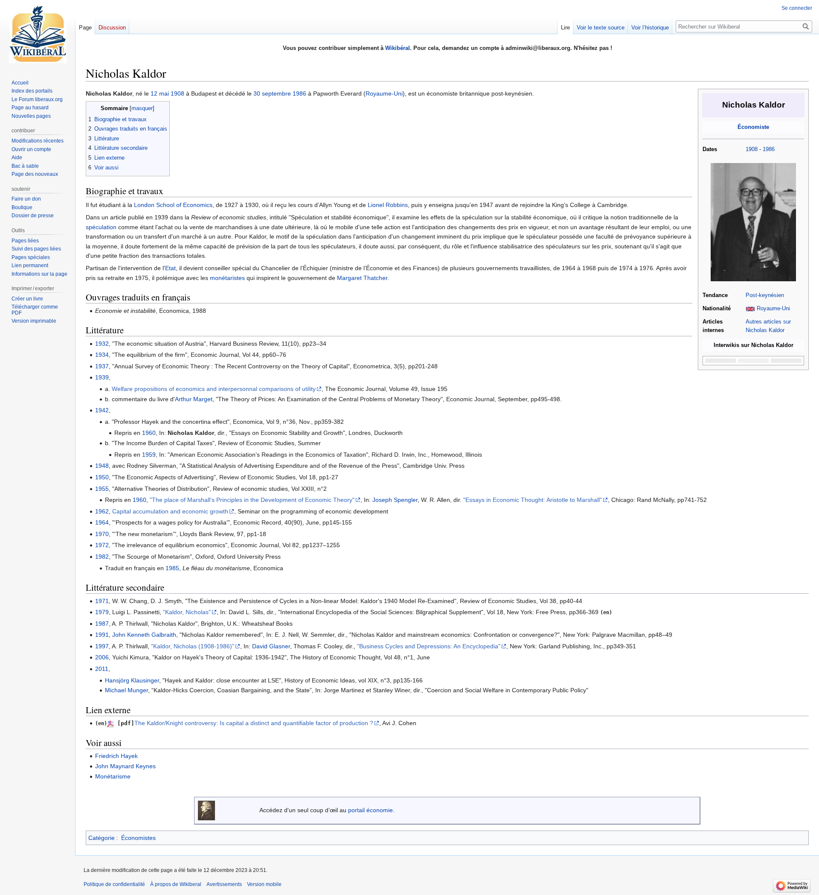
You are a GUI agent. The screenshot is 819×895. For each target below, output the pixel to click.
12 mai (160, 93)
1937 (102, 366)
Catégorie (101, 837)
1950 (102, 477)
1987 (102, 623)
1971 (102, 601)
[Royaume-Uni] (750, 309)
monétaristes (227, 277)
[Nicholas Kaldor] (753, 222)
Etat (170, 268)
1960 (149, 432)
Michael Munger (126, 690)
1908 (752, 149)
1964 (102, 522)
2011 (101, 668)
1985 (172, 568)
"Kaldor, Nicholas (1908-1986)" (192, 646)
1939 (102, 377)
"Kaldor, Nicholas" (187, 612)
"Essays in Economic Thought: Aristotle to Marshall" (532, 499)
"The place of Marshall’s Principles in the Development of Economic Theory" (252, 499)
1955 (102, 488)
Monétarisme (113, 776)
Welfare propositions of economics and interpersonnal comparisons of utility (214, 388)
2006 (102, 657)
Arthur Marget (193, 399)
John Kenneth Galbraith (144, 634)
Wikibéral (397, 48)
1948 (102, 465)
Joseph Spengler (395, 499)
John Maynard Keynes (125, 766)
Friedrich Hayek (116, 755)
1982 (102, 556)
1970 (102, 534)
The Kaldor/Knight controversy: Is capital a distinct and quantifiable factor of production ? (253, 723)
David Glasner (271, 646)
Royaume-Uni (773, 309)
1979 (102, 612)
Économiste (753, 127)
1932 (102, 343)
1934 (102, 354)
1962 (102, 511)
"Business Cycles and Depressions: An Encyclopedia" (428, 646)
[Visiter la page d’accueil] (37, 34)
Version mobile (264, 884)
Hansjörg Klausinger (132, 680)
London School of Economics (173, 204)
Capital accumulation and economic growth (170, 511)
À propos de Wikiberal (175, 884)
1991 (102, 634)
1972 (102, 545)
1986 (769, 149)
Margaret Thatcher (362, 277)
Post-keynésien (765, 295)
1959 (149, 454)
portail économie (370, 810)
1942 (102, 410)
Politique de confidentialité (114, 884)
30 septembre (272, 93)
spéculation (101, 227)
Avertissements (224, 884)
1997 (102, 646)
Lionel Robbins (388, 204)
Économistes (138, 837)
